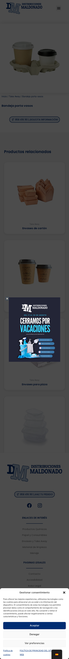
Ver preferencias (34, 643)
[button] (64, 592)
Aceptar (34, 625)
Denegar (34, 634)
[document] (34, 329)
